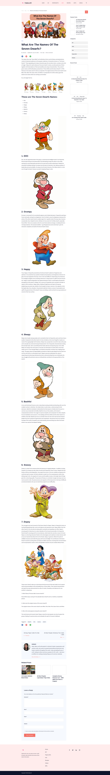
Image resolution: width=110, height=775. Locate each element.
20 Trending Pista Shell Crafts (79, 117)
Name (25, 709)
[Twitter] (72, 750)
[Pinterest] (27, 57)
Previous (27, 635)
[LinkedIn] (76, 750)
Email (25, 716)
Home (43, 2)
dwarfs (29, 622)
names (39, 622)
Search (86, 12)
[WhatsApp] (32, 57)
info (34, 622)
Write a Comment (49, 53)
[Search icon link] (86, 3)
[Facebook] (23, 57)
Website (25, 723)
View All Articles (35, 656)
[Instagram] (79, 750)
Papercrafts (55, 2)
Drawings (79, 115)
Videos (80, 2)
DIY (48, 2)
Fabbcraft (28, 3)
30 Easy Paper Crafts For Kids (31, 633)
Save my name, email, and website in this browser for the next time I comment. (39, 731)
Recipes (69, 2)
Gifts (75, 2)
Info (63, 2)
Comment (26, 697)
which (44, 622)
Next (61, 637)
